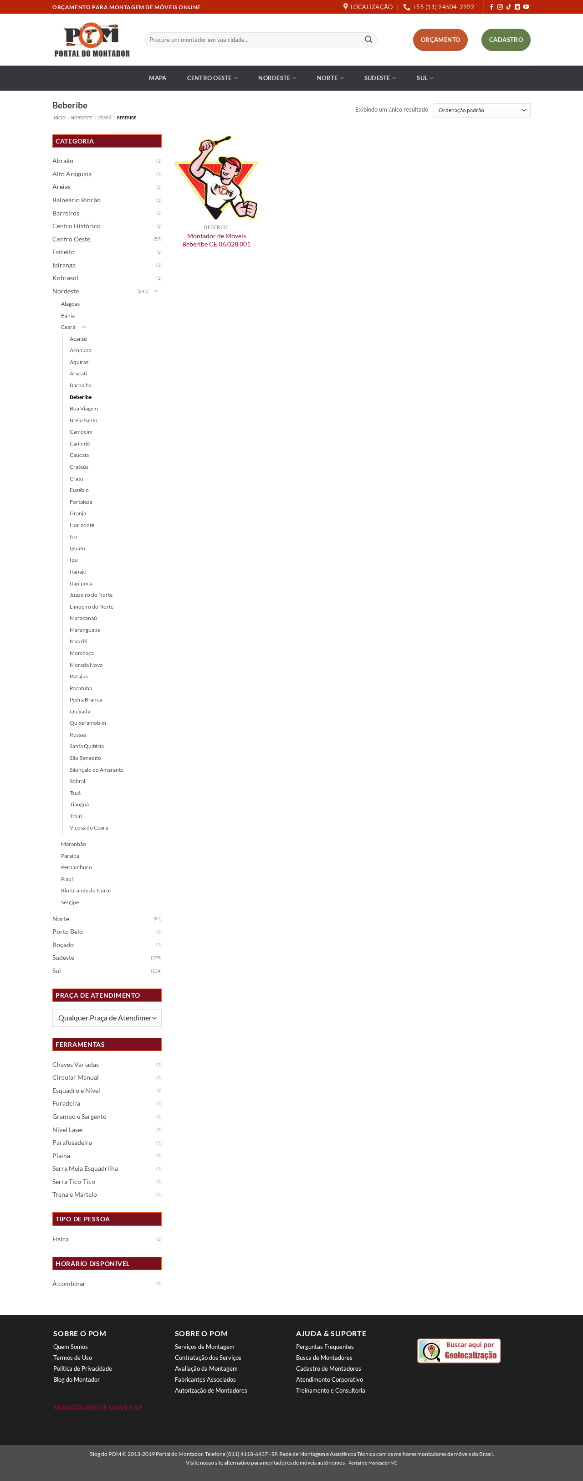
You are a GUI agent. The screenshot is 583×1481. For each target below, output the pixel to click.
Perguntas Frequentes (325, 1346)
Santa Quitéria (87, 746)
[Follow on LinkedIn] (517, 7)
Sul (422, 78)
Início (59, 117)
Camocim (81, 431)
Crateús (79, 466)
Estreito (63, 252)
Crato (76, 478)
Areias (61, 186)
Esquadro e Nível (76, 1090)
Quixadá (80, 711)
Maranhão (73, 843)
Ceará (105, 117)
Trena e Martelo (74, 1194)
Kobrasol (65, 278)
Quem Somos (70, 1346)
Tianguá (79, 804)
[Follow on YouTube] (526, 7)
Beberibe (81, 397)
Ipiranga (64, 265)
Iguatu (77, 548)
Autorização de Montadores (211, 1390)
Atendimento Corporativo (329, 1379)
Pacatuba (81, 688)
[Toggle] (156, 291)
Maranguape (85, 629)
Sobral (77, 781)
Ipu (74, 559)
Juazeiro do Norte (91, 594)
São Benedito (85, 757)
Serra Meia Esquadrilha (85, 1168)
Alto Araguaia (72, 174)
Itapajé (78, 571)
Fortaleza (81, 501)
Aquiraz (79, 362)
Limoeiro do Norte (91, 606)
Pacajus (79, 676)
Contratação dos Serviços (208, 1357)
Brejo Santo (83, 420)
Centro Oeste (209, 78)
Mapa (157, 78)
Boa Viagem (84, 408)
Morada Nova (86, 664)
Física (60, 1239)
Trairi (76, 816)
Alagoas (70, 303)
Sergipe (70, 902)
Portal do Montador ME (372, 1463)
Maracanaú (83, 618)
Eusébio (79, 490)
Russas (78, 734)
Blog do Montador (76, 1379)
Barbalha (81, 385)
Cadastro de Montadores (328, 1368)
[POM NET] (91, 39)
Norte (327, 78)
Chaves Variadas (75, 1064)
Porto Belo (67, 931)
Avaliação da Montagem (206, 1368)
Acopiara (81, 350)
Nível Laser (68, 1129)
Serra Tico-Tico (73, 1181)
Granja (78, 513)
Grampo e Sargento (79, 1116)
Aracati (78, 373)
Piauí (67, 879)
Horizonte (82, 525)
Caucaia (79, 454)
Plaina (61, 1155)
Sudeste (377, 78)
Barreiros (65, 213)
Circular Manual (75, 1077)
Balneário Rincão (76, 200)
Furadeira (66, 1103)
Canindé (80, 443)
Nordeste (274, 78)
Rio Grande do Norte (86, 890)
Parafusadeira (72, 1142)
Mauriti (78, 641)
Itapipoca (81, 583)
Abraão (62, 160)
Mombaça (82, 653)
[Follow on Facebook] (491, 7)
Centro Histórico (76, 226)
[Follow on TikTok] (508, 7)
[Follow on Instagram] (500, 7)
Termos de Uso (72, 1357)
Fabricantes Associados (205, 1379)
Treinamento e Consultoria (330, 1390)
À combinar (69, 1283)
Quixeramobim (88, 722)
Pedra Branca (86, 699)
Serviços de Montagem (205, 1346)
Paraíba (70, 855)
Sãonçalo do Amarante (96, 769)
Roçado (63, 944)
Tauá (75, 792)
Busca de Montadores (324, 1357)
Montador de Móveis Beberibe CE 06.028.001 (216, 240)
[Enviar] (368, 40)
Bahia (68, 315)
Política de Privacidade (82, 1368)
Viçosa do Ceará (89, 827)
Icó (73, 536)
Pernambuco (76, 867)
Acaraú (78, 338)
